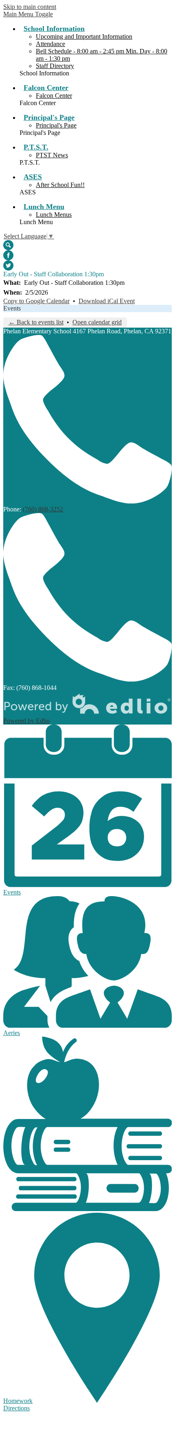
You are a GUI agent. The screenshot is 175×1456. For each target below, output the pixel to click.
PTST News (52, 155)
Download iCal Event (107, 300)
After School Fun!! (60, 184)
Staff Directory (55, 65)
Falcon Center (54, 95)
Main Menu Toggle (28, 14)
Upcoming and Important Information (84, 36)
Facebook (8, 255)
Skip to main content (29, 6)
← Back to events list (36, 322)
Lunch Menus (54, 214)
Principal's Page (56, 125)
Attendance (50, 43)
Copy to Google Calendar (36, 300)
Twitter (8, 265)
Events (12, 308)
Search (8, 245)
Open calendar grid (97, 322)
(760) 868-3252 (43, 509)
